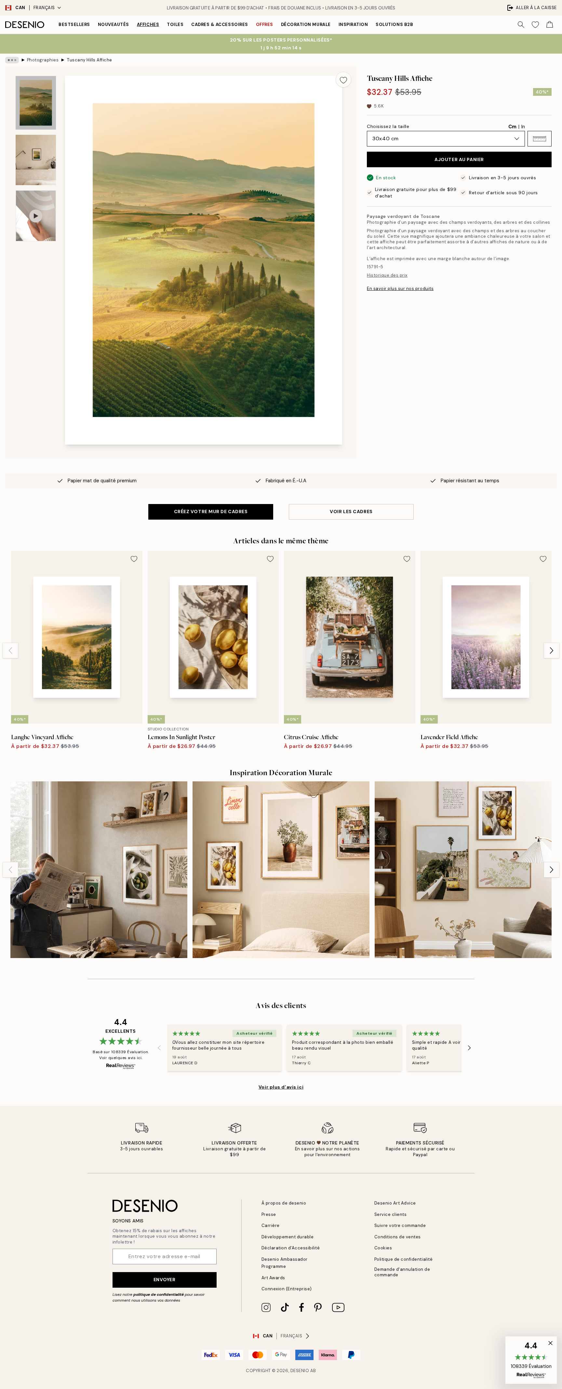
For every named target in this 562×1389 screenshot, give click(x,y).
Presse (268, 1214)
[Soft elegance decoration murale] (463, 869)
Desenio (299, 1370)
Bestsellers (74, 24)
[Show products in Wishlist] (535, 24)
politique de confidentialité (158, 1294)
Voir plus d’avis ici (281, 1087)
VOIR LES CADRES (351, 511)
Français (44, 7)
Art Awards (273, 1278)
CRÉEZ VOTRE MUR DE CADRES (211, 511)
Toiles (175, 24)
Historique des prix (387, 275)
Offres (264, 24)
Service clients (390, 1214)
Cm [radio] (512, 126)
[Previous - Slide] (10, 650)
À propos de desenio (283, 1203)
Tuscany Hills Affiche (89, 60)
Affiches (148, 24)
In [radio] (523, 126)
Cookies (383, 1248)
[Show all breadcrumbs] (12, 60)
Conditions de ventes (397, 1237)
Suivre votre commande (400, 1225)
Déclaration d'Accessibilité (290, 1248)
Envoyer (165, 1279)
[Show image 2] (36, 160)
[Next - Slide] (551, 650)
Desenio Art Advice (395, 1203)
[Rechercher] (521, 25)
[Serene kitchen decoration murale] (98, 869)
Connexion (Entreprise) (286, 1289)
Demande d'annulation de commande (402, 1272)
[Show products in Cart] (549, 24)
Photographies (43, 60)
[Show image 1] (36, 103)
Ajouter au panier (459, 159)
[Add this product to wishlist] (343, 79)
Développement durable (287, 1237)
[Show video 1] (36, 215)
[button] (540, 138)
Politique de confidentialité (403, 1259)
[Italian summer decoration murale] (281, 869)
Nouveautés (113, 24)
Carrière (270, 1225)
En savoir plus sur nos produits (400, 288)
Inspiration (353, 24)
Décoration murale (306, 24)
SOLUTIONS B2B (394, 24)
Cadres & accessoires (219, 24)
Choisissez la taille (388, 126)
